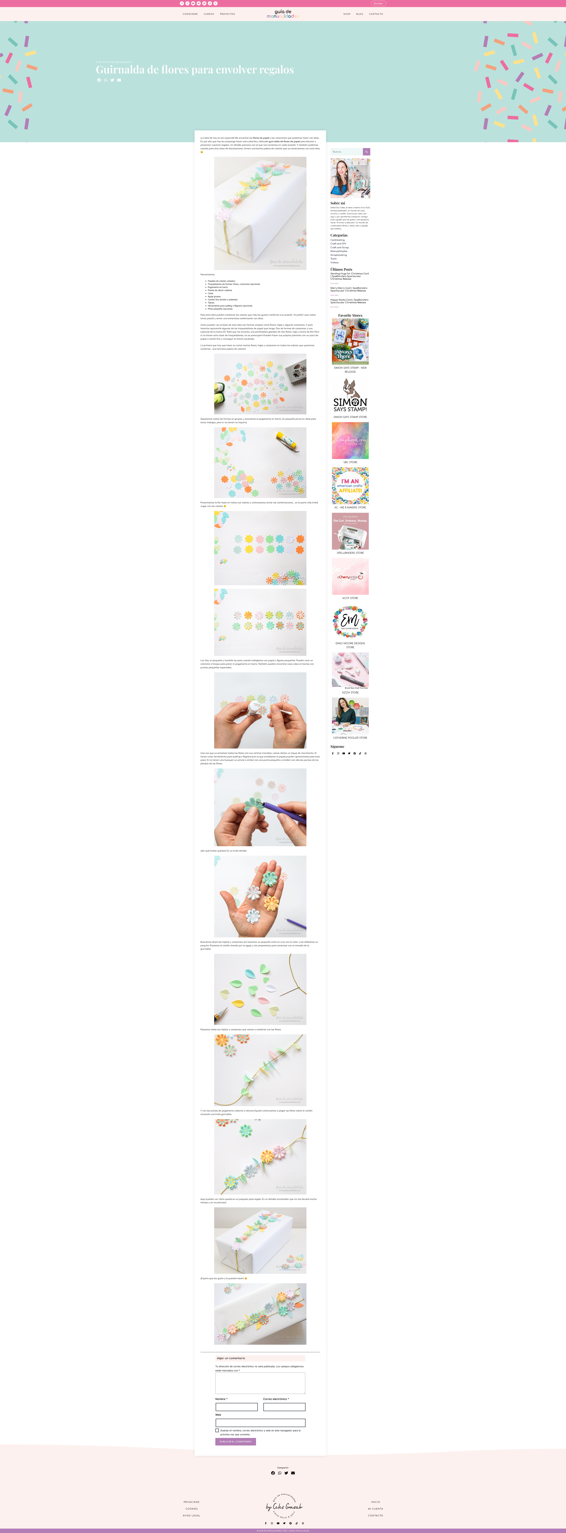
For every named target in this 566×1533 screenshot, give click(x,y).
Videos (334, 262)
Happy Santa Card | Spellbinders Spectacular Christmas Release (349, 301)
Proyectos (227, 14)
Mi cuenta (375, 1509)
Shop (347, 14)
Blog (359, 14)
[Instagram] (187, 3)
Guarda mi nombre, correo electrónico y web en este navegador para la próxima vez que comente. (260, 1432)
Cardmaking (337, 240)
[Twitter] (199, 3)
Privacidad (192, 1502)
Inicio (375, 1502)
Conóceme (190, 14)
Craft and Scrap (105, 62)
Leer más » (334, 283)
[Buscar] (366, 151)
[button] (99, 80)
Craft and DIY (338, 244)
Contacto (376, 14)
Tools (333, 259)
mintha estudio (302, 1531)
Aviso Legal (191, 1516)
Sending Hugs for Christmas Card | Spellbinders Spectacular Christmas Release (349, 276)
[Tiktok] (210, 3)
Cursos (209, 14)
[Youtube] (193, 3)
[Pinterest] (204, 3)
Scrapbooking (338, 255)
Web (218, 1414)
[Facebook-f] (182, 3)
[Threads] (215, 3)
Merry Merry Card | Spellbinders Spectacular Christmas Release (348, 289)
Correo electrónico (276, 1399)
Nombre (221, 1399)
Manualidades (123, 62)
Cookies (192, 1509)
